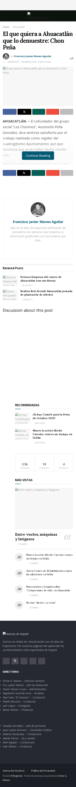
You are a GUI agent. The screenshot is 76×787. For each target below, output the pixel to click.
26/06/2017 (14, 61)
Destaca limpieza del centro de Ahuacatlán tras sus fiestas (40, 278)
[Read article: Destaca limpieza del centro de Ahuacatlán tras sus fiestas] (10, 280)
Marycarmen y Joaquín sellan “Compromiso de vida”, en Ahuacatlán (48, 588)
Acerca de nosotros (14, 770)
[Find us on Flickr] (41, 661)
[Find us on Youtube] (32, 661)
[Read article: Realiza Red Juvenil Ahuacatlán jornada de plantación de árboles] (10, 294)
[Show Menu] (4, 15)
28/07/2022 (39, 423)
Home (6, 27)
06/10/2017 (27, 285)
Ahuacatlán (19, 27)
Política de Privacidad (43, 770)
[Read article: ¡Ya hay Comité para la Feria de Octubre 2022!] (22, 418)
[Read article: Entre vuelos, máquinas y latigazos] (44, 508)
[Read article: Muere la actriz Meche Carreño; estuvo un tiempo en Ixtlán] (22, 434)
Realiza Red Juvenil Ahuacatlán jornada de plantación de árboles (46, 292)
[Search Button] (71, 15)
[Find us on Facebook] (6, 661)
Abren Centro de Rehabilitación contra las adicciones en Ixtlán (49, 572)
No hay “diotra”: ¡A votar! (41, 602)
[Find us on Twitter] (15, 661)
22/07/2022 (39, 442)
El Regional (16, 775)
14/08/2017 (27, 299)
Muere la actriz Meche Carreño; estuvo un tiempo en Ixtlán (52, 434)
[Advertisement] (38, 4)
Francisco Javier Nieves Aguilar (32, 56)
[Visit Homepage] (38, 16)
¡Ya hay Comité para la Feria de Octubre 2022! (51, 416)
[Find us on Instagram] (23, 661)
